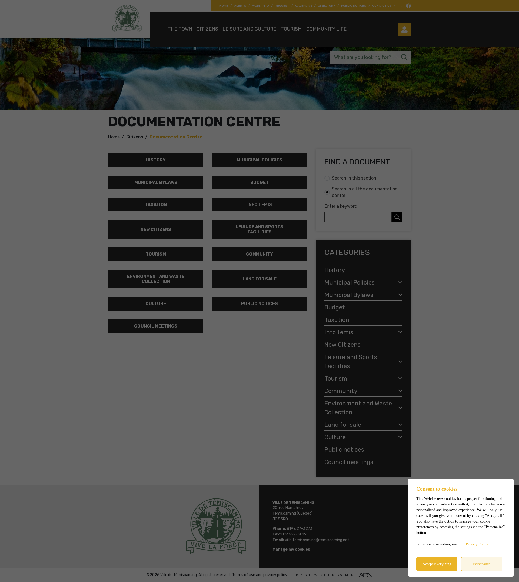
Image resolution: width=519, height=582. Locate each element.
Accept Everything (436, 564)
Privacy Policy (477, 544)
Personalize (481, 564)
